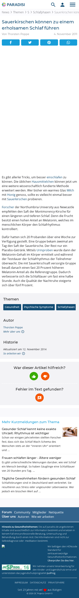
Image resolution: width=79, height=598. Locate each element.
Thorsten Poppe (13, 327)
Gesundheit (12, 307)
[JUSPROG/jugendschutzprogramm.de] (16, 567)
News (5, 12)
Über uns (9, 516)
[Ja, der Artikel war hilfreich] (34, 376)
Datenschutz (38, 582)
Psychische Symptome (38, 307)
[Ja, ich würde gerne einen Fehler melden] (39, 397)
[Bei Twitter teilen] (30, 42)
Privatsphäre (56, 582)
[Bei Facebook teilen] (11, 42)
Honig (11, 195)
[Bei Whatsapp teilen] (68, 42)
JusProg (51, 573)
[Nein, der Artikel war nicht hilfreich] (45, 376)
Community (22, 512)
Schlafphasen (42, 12)
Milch (70, 190)
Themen (18, 12)
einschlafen (54, 177)
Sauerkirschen (17, 199)
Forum (7, 512)
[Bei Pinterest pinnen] (49, 42)
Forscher (8, 207)
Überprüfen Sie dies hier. (61, 560)
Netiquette (56, 512)
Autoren (23, 517)
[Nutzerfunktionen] (62, 4)
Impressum (21, 582)
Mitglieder (39, 512)
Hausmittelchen (43, 182)
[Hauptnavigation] (72, 4)
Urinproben (45, 250)
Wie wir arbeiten (42, 517)
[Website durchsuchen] (53, 4)
